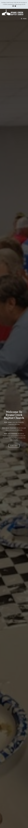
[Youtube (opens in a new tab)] (15, 6)
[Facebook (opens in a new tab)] (13, 6)
